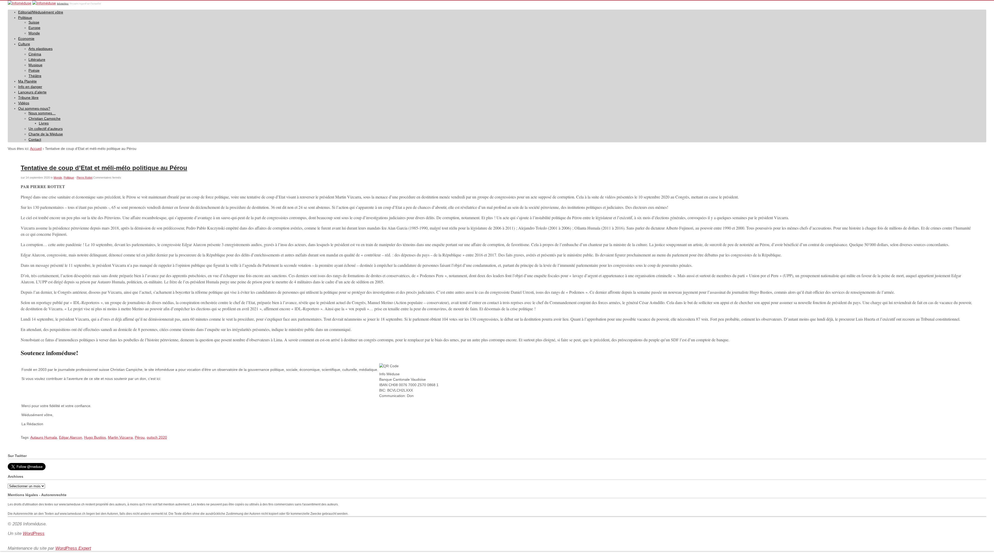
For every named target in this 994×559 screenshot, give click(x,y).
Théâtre (34, 76)
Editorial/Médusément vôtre (40, 12)
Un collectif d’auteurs (45, 129)
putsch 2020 (157, 437)
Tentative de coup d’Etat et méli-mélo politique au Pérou (104, 167)
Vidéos (23, 103)
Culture (24, 44)
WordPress (34, 533)
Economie (26, 38)
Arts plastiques (40, 49)
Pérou (140, 437)
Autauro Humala (43, 437)
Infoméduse (63, 3)
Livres (44, 123)
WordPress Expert (73, 548)
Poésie (34, 70)
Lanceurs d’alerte (32, 92)
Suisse (33, 22)
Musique (35, 65)
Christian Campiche (44, 118)
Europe (34, 28)
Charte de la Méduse (45, 134)
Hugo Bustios (95, 437)
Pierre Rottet (84, 177)
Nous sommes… (42, 113)
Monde (34, 33)
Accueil (36, 148)
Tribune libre (28, 97)
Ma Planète (27, 81)
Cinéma (34, 54)
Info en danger (30, 87)
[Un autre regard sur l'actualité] (19, 3)
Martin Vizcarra (120, 437)
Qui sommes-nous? (34, 108)
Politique (25, 18)
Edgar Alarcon (70, 437)
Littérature (36, 59)
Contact (34, 139)
